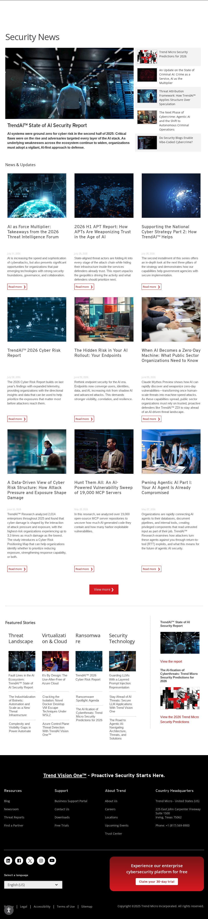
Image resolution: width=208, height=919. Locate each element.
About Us (111, 801)
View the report (171, 660)
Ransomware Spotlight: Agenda (87, 698)
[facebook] (19, 861)
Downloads (62, 817)
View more (100, 588)
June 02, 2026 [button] (14, 509)
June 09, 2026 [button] (81, 377)
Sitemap (86, 906)
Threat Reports (14, 817)
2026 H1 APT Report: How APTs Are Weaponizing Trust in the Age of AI (102, 231)
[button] (33, 885)
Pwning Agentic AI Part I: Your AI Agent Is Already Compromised (167, 487)
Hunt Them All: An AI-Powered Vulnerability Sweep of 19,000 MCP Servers (103, 487)
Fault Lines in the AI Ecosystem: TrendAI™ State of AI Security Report (21, 674)
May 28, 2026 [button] (81, 509)
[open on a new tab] (30, 861)
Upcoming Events (117, 825)
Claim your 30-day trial (155, 880)
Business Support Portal (71, 801)
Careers (110, 809)
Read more (15, 287)
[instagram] (41, 861)
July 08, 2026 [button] (13, 377)
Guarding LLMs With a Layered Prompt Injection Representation (120, 674)
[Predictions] (180, 697)
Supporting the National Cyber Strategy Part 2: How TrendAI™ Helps (169, 231)
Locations (111, 817)
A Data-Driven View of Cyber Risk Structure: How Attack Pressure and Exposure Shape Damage (36, 490)
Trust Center (113, 833)
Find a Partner (13, 825)
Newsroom (11, 809)
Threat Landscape (21, 638)
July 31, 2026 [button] (13, 253)
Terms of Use (66, 906)
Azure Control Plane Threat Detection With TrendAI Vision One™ (55, 729)
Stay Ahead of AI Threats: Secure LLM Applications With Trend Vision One (121, 704)
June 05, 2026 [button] (148, 377)
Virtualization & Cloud (54, 638)
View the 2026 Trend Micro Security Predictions (179, 718)
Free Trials (62, 825)
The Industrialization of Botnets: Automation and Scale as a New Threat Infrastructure (22, 706)
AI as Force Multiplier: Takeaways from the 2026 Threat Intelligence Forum (33, 231)
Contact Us (62, 809)
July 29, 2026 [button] (80, 253)
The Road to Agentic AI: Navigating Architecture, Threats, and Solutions (117, 729)
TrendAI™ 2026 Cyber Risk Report (34, 353)
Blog (7, 801)
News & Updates (20, 164)
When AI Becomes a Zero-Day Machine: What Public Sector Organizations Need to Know (171, 355)
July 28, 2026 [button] (148, 253)
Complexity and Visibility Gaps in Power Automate (20, 727)
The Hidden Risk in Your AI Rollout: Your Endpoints (101, 353)
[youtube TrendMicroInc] (52, 861)
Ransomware (88, 638)
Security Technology (122, 638)
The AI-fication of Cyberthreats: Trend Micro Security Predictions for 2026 (89, 714)
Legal (23, 906)
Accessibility (42, 906)
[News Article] (69, 83)
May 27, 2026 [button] (148, 509)
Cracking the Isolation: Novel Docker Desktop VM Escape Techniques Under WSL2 (54, 706)
